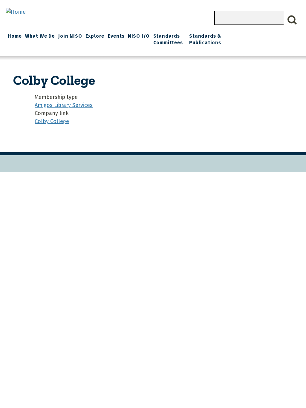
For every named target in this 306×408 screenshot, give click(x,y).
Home (15, 36)
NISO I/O (139, 36)
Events (116, 36)
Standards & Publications (205, 39)
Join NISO (70, 36)
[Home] (16, 12)
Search (292, 20)
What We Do (40, 36)
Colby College (52, 121)
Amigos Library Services (64, 105)
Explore (95, 36)
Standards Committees (168, 39)
